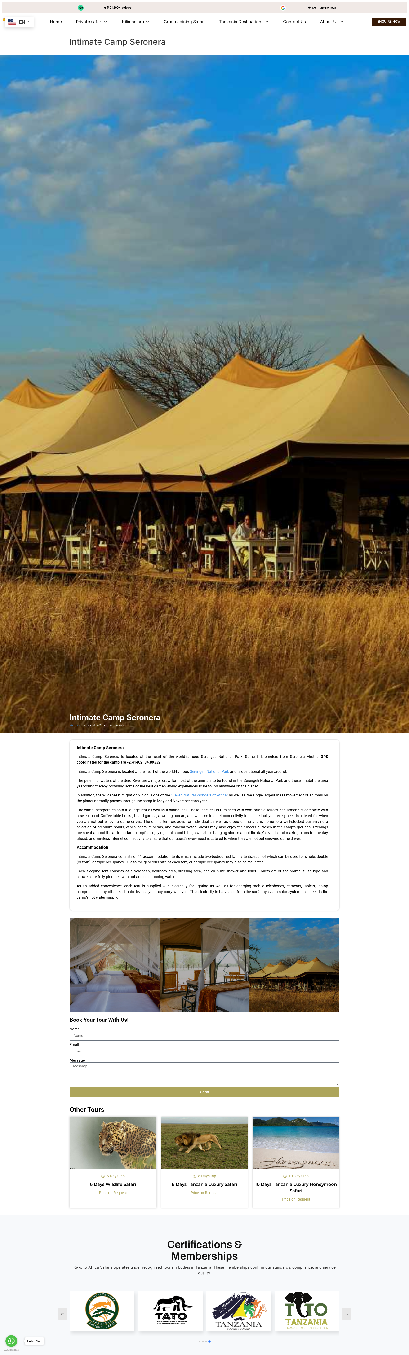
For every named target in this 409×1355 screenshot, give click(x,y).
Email (74, 1045)
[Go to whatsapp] (11, 1341)
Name (75, 1029)
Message (77, 1060)
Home (75, 725)
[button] (92, 21)
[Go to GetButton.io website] (11, 1350)
